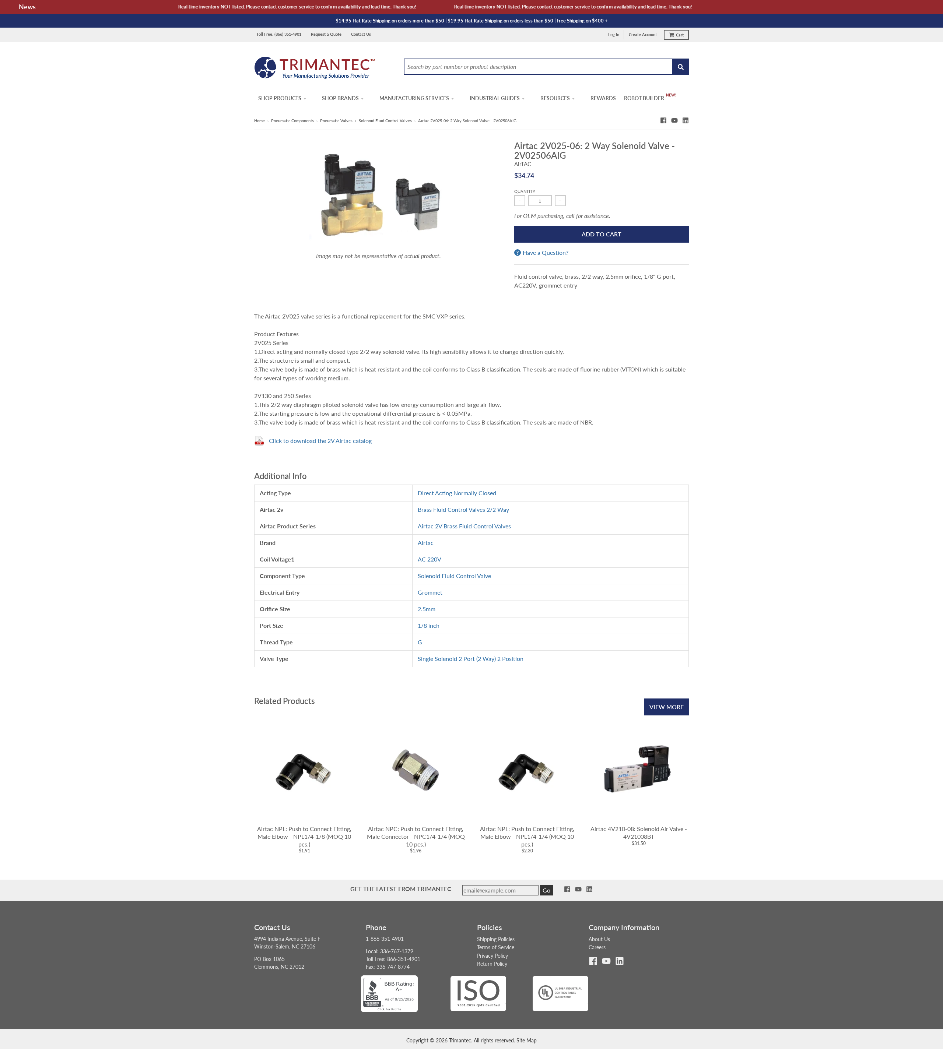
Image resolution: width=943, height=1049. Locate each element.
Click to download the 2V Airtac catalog (320, 440)
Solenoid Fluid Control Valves (385, 120)
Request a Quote (326, 34)
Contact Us (361, 34)
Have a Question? (545, 252)
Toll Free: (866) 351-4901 (278, 34)
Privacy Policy (492, 956)
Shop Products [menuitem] (279, 98)
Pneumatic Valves (336, 120)
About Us (599, 939)
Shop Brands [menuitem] (340, 98)
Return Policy (492, 964)
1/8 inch (428, 625)
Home (259, 120)
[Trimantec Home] (315, 70)
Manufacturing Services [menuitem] (414, 98)
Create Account (643, 34)
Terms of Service (495, 947)
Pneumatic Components (292, 120)
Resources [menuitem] (555, 98)
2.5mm (426, 608)
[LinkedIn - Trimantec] (685, 120)
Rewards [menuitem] (603, 98)
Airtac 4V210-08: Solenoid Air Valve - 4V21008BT (638, 832)
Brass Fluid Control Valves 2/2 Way (463, 509)
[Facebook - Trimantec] (663, 120)
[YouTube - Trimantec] (674, 120)
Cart (680, 34)
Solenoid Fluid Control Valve (454, 575)
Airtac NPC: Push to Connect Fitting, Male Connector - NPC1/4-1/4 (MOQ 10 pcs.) (416, 836)
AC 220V (429, 559)
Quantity (524, 191)
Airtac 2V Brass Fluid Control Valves (464, 525)
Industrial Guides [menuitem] (495, 98)
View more (666, 706)
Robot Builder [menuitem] (644, 98)
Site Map (526, 1040)
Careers (597, 947)
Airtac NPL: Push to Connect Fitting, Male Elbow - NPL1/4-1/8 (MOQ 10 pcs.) (304, 836)
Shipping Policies (496, 939)
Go (546, 890)
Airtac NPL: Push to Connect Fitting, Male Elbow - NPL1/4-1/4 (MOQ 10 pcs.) (527, 836)
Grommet (430, 592)
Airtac (426, 542)
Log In (613, 34)
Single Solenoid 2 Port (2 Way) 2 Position (470, 658)
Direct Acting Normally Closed (457, 492)
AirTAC (522, 164)
